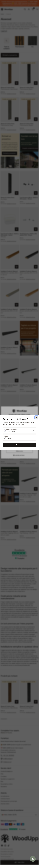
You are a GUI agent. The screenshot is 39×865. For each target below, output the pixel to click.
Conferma (19, 445)
